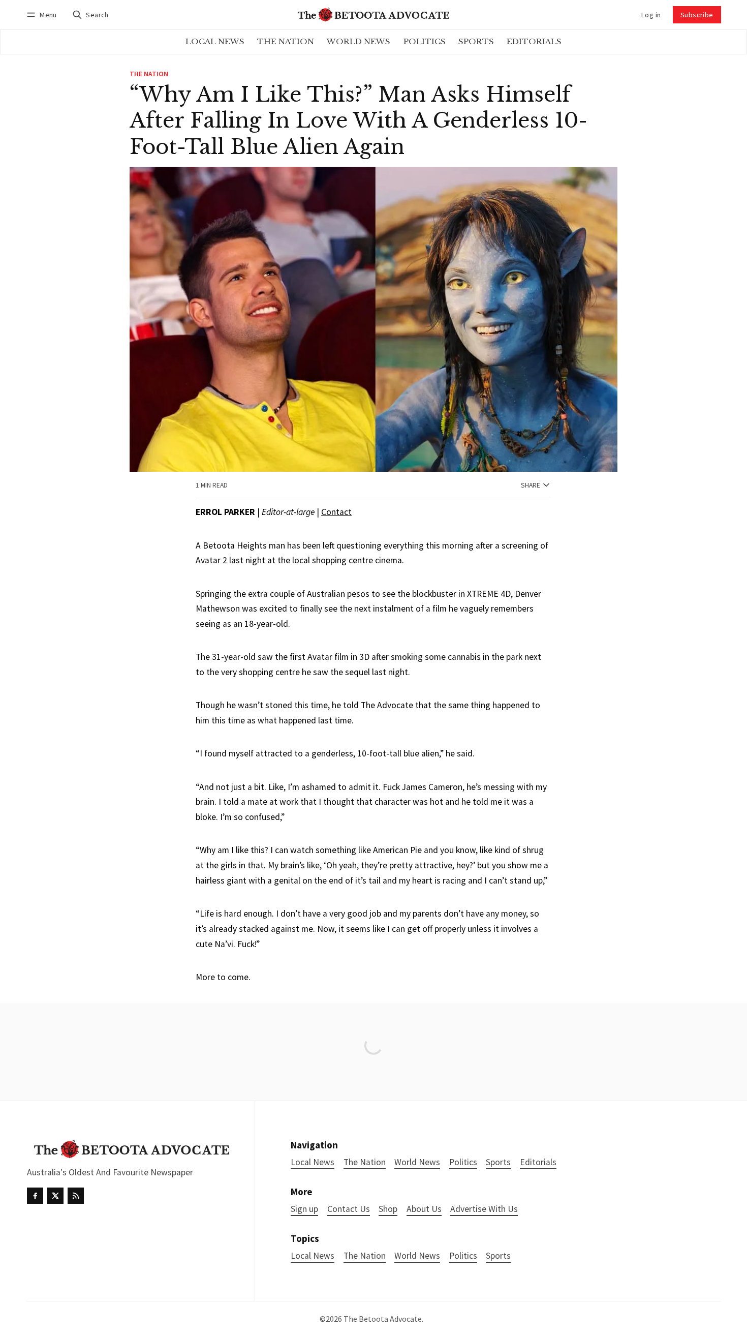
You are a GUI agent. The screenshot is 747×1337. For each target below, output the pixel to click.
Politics (463, 1256)
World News (417, 1256)
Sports (498, 1256)
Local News (312, 1256)
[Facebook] (35, 1196)
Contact (336, 512)
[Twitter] (55, 1196)
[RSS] (76, 1196)
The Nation (149, 74)
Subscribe (696, 14)
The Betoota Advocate (383, 1319)
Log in (651, 14)
